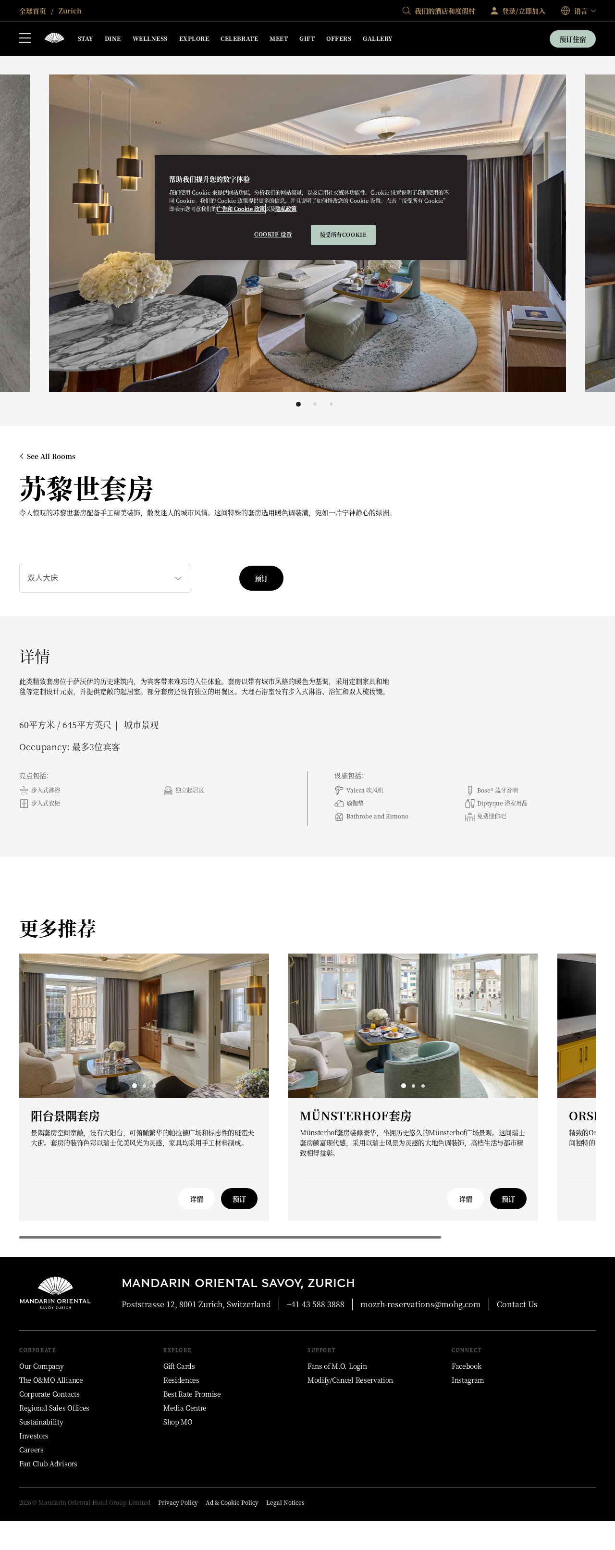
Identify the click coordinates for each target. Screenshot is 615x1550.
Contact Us (517, 1304)
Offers (338, 38)
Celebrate (239, 38)
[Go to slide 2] (315, 404)
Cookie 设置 (273, 234)
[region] (311, 207)
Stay (85, 38)
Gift (307, 38)
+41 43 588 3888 (315, 1304)
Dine (113, 38)
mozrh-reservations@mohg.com (420, 1304)
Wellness (150, 38)
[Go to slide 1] (298, 404)
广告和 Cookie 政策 (241, 208)
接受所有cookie (343, 234)
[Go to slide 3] (331, 404)
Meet (279, 38)
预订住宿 (572, 39)
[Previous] (48, 235)
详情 (196, 1198)
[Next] (567, 235)
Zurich (69, 10)
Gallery (377, 38)
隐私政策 (285, 208)
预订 (261, 578)
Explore (194, 38)
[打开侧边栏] (25, 39)
